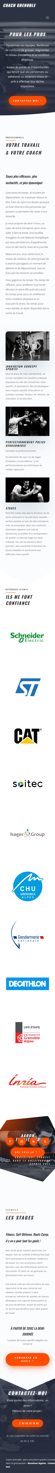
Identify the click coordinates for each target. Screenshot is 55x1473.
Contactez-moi (26, 100)
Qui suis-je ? (26, 1152)
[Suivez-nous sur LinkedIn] (33, 1141)
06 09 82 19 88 (30, 1423)
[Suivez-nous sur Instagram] (22, 1141)
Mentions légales (37, 1463)
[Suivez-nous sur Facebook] (10, 1141)
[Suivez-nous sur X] (45, 1141)
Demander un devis (26, 1359)
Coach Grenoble (19, 5)
